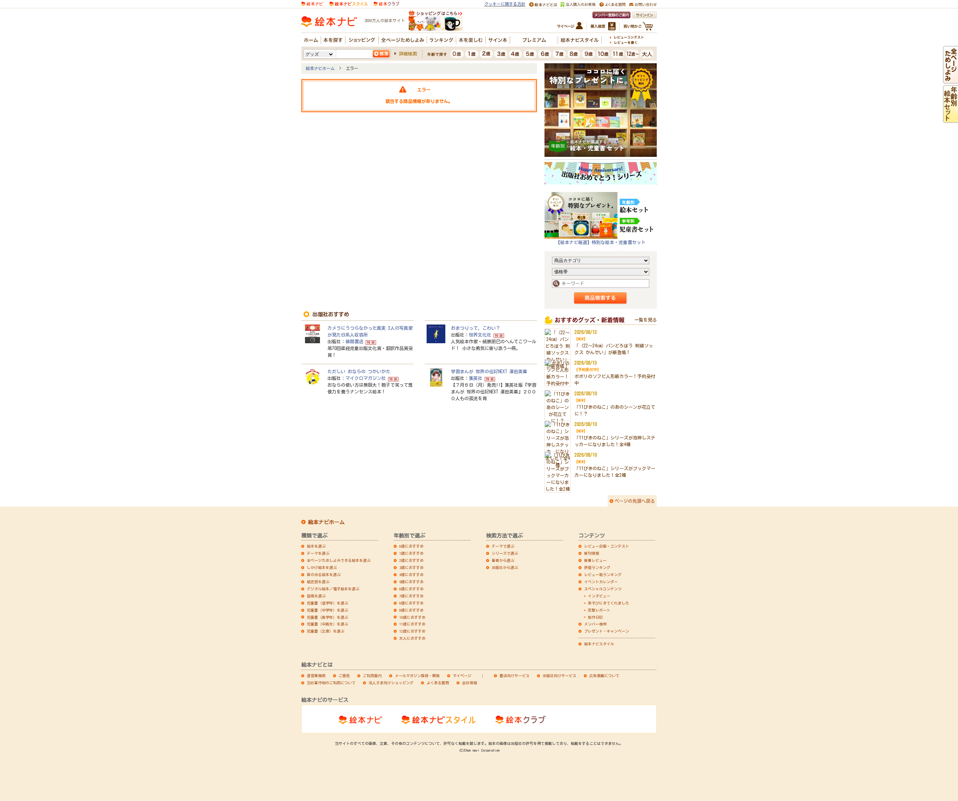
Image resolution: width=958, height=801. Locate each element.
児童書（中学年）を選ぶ (327, 610)
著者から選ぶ (503, 560)
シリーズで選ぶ (505, 553)
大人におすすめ (412, 638)
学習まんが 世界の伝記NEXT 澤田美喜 (489, 371)
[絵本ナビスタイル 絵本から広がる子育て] (348, 3)
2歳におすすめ (411, 560)
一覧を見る (645, 319)
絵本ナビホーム (320, 68)
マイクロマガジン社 (365, 378)
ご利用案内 (372, 675)
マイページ (462, 675)
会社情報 (469, 683)
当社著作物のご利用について (331, 683)
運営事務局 (316, 675)
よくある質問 (438, 683)
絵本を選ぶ (316, 546)
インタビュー (599, 596)
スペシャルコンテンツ (603, 589)
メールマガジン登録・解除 (417, 675)
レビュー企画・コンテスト (606, 546)
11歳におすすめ (412, 624)
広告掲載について (604, 675)
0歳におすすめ (411, 546)
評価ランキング (597, 567)
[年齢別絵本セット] (950, 119)
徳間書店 (354, 341)
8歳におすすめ (411, 603)
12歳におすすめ (412, 631)
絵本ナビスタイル (599, 644)
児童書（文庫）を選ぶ (325, 631)
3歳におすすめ (411, 567)
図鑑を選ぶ (316, 596)
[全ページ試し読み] (950, 80)
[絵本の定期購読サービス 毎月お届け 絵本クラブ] (386, 3)
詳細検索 (408, 53)
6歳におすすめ (411, 589)
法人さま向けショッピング (391, 683)
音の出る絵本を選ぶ (324, 574)
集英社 (475, 378)
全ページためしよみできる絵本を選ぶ (338, 560)
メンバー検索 (595, 624)
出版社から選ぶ (505, 567)
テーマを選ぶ (318, 553)
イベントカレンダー (601, 582)
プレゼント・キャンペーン (606, 631)
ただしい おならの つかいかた (358, 371)
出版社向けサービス (559, 675)
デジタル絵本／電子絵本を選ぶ (333, 589)
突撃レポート (599, 610)
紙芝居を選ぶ (318, 582)
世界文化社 (480, 334)
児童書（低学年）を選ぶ (327, 603)
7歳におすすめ (411, 596)
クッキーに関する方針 (504, 4)
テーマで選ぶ (503, 546)
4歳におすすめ (411, 574)
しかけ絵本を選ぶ (322, 567)
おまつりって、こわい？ (475, 328)
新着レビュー (595, 560)
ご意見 (344, 675)
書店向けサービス (515, 675)
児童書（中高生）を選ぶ (327, 624)
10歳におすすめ (412, 617)
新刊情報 (591, 553)
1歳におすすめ (411, 553)
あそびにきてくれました (608, 603)
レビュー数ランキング (603, 574)
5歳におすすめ (411, 582)
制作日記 (595, 617)
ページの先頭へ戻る (634, 501)
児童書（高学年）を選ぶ (327, 617)
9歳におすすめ (411, 610)
